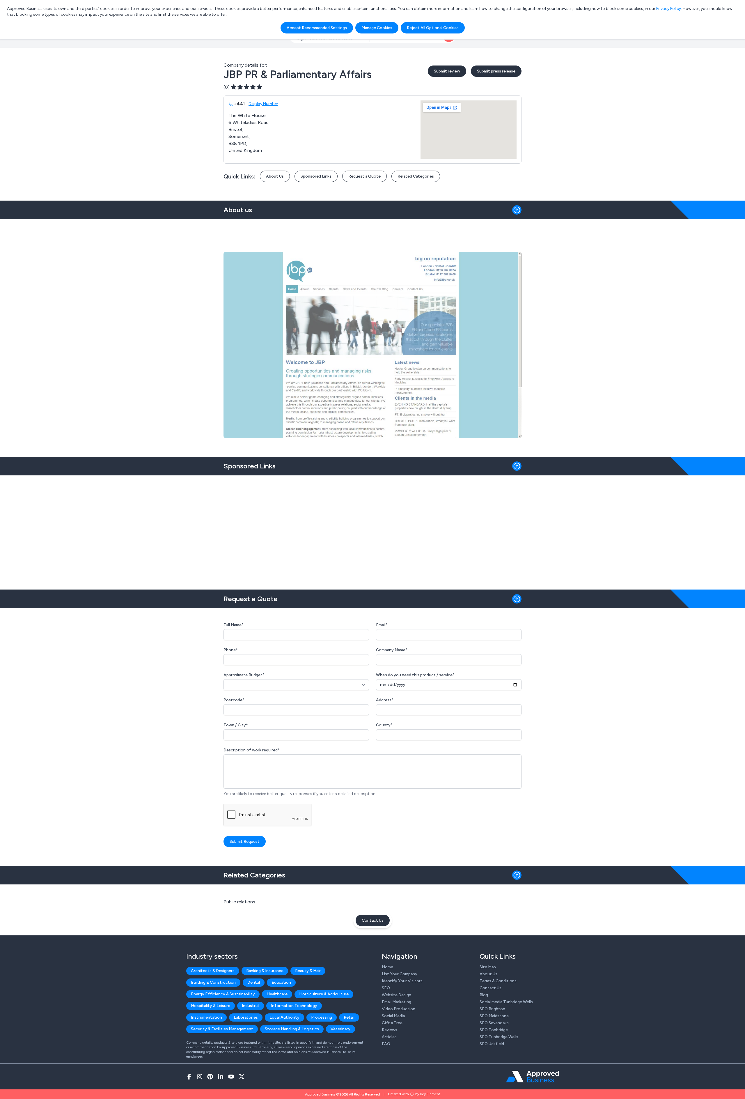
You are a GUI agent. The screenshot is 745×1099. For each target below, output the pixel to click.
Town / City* (236, 725)
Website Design (396, 994)
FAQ (386, 1043)
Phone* (231, 649)
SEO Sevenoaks (494, 1022)
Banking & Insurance (264, 970)
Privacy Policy (668, 8)
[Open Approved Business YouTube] (231, 1076)
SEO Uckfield (492, 1043)
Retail (349, 1017)
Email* (382, 624)
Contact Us (373, 920)
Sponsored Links (316, 176)
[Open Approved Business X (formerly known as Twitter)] (241, 1076)
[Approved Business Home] (532, 1076)
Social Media (393, 1015)
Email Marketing (396, 1001)
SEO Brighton (492, 1008)
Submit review (447, 71)
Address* (384, 700)
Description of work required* (252, 750)
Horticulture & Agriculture (324, 994)
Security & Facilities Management (222, 1029)
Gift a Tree (392, 1022)
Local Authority (284, 1017)
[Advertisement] (373, 530)
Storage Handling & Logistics (292, 1029)
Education (281, 982)
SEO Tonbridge (494, 1029)
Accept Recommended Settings (317, 27)
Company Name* (391, 649)
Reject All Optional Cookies (433, 27)
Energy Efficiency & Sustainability (223, 994)
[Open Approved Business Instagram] (200, 1076)
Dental (253, 982)
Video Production (398, 1008)
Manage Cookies (376, 27)
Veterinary (340, 1029)
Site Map (488, 966)
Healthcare (277, 994)
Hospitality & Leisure (210, 1005)
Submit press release (496, 71)
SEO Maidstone (494, 1015)
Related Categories (416, 176)
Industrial (250, 1005)
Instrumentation (206, 1017)
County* (384, 725)
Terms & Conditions (498, 980)
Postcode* (234, 700)
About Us (275, 176)
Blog (484, 994)
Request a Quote (364, 176)
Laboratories (246, 1017)
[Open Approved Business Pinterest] (210, 1076)
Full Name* (234, 624)
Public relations (239, 902)
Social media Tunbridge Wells (506, 1001)
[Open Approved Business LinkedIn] (221, 1076)
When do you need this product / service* (415, 675)
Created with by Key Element (414, 1094)
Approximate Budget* (244, 675)
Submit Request (245, 841)
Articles (389, 1036)
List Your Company (399, 973)
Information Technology (294, 1005)
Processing (321, 1017)
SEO (386, 987)
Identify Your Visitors (402, 980)
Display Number (263, 103)
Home (387, 966)
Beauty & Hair (308, 970)
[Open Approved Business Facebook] (189, 1076)
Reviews (389, 1029)
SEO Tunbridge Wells (499, 1036)
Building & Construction (213, 982)
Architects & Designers (213, 970)
